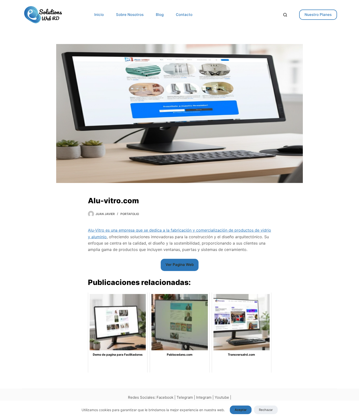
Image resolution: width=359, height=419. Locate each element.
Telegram (185, 397)
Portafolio (129, 214)
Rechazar (266, 410)
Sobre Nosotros (130, 14)
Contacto (184, 14)
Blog (160, 14)
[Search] (285, 15)
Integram (203, 397)
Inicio (99, 14)
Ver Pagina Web (180, 264)
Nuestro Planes (318, 14)
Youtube (222, 397)
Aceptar (241, 410)
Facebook (165, 397)
